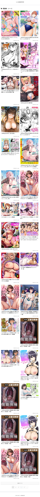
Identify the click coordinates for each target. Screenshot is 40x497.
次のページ (20, 483)
